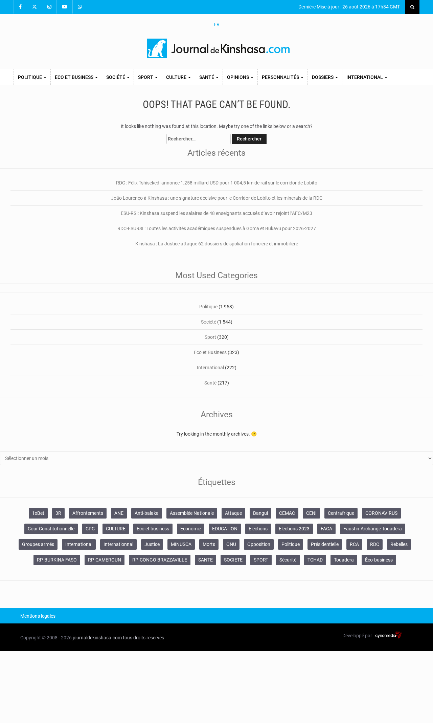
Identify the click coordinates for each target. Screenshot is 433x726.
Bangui (260, 513)
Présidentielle (325, 544)
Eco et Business (74, 77)
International (365, 77)
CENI (311, 513)
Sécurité (287, 560)
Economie (190, 528)
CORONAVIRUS (381, 513)
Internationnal (118, 544)
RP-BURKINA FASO (57, 560)
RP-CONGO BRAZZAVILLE (159, 560)
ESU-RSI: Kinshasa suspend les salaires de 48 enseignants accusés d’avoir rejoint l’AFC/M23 (216, 213)
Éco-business (379, 560)
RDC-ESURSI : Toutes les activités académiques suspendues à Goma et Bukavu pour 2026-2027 (216, 228)
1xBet (38, 513)
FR (217, 24)
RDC (374, 544)
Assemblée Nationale (192, 513)
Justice (152, 544)
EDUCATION (224, 528)
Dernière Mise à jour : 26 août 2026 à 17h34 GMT (348, 6)
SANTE (205, 560)
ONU (231, 544)
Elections (258, 528)
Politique (30, 77)
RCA (354, 544)
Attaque (233, 513)
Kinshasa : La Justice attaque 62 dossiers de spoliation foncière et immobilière (216, 243)
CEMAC (287, 513)
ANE (118, 513)
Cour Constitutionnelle (51, 528)
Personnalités (281, 77)
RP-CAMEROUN (104, 560)
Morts (209, 544)
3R (58, 513)
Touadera (344, 560)
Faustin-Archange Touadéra (372, 528)
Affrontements (87, 513)
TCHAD (315, 560)
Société (116, 77)
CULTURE (116, 528)
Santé (207, 77)
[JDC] (219, 48)
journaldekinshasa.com (97, 637)
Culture (176, 77)
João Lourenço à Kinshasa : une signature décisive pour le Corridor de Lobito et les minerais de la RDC (216, 198)
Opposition (258, 544)
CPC (90, 528)
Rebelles (399, 544)
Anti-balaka (147, 513)
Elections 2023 (294, 528)
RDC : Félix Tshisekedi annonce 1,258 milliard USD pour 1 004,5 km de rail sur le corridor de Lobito (216, 182)
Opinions (238, 77)
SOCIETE (233, 560)
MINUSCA (181, 544)
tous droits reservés (143, 637)
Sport (146, 77)
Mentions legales (37, 616)
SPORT (261, 560)
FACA (326, 528)
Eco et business (153, 528)
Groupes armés (38, 544)
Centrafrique (341, 513)
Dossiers (323, 77)
